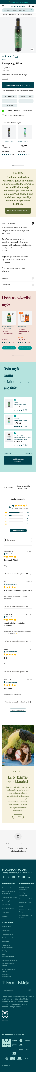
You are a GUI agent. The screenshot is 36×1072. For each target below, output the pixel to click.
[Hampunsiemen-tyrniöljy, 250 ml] (25, 132)
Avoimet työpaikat (8, 901)
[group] (9, 141)
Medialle (5, 916)
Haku (21, 906)
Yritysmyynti (6, 905)
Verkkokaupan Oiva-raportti (8, 970)
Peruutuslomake (7, 934)
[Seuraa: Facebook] (3, 877)
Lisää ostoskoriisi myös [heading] (11, 123)
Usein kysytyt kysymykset (23, 894)
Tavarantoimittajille (8, 908)
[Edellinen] (3, 2)
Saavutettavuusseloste (9, 960)
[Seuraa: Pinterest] (18, 877)
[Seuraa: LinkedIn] (29, 877)
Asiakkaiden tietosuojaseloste (7, 946)
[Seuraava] (32, 2)
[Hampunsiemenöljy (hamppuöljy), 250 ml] (9, 132)
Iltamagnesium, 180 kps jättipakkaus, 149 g (22, 438)
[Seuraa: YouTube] (23, 877)
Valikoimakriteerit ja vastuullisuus (8, 892)
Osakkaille (5, 912)
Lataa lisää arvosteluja (18, 710)
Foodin (4, 60)
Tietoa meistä (6, 888)
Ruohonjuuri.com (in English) (25, 916)
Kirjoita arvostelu (18, 530)
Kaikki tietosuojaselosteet (8, 955)
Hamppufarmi (7, 141)
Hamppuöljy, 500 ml (21, 404)
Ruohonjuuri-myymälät (9, 897)
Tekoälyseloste (7, 951)
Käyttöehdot (6, 942)
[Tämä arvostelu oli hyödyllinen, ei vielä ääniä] (27, 574)
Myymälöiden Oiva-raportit (8, 965)
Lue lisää (5, 78)
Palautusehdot (6, 930)
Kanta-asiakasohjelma (26, 899)
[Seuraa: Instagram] (13, 877)
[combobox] (17, 10)
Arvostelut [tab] (7, 487)
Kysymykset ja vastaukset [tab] (23, 487)
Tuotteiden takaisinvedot (6, 975)
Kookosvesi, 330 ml (21, 421)
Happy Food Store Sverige (25, 911)
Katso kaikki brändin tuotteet (18, 211)
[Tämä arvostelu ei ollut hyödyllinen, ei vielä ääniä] (30, 574)
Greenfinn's (23, 141)
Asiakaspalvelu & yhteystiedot (24, 889)
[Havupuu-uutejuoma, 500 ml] (9, 318)
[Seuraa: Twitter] (8, 877)
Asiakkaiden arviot (25, 902)
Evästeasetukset (7, 938)
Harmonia (22, 326)
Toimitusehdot (6, 926)
